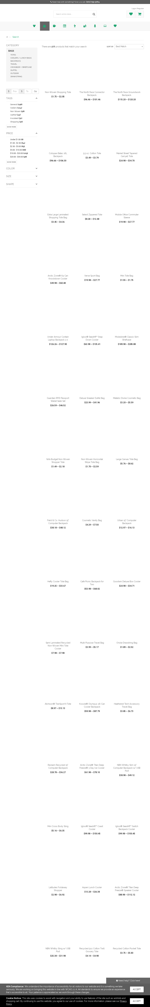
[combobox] (129, 46)
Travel (14, 64)
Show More (11, 127)
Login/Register (138, 8)
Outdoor (15, 73)
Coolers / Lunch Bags (21, 58)
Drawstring (16, 76)
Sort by (110, 47)
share (71, 108)
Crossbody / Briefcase (21, 67)
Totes (13, 55)
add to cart (59, 85)
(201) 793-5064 (93, 2)
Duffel (14, 70)
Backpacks (16, 61)
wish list (61, 108)
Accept (137, 989)
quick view (49, 108)
